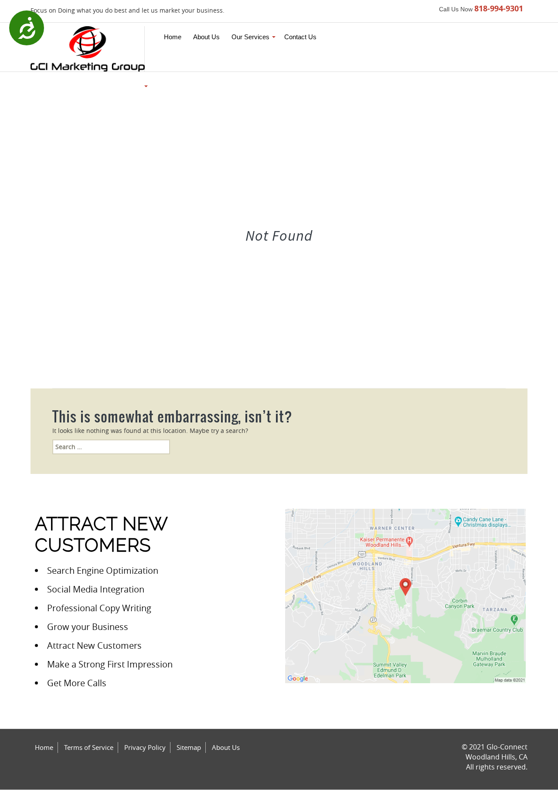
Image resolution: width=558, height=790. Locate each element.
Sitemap (189, 747)
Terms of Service (88, 747)
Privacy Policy (145, 747)
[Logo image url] (88, 48)
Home (44, 747)
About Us (226, 747)
